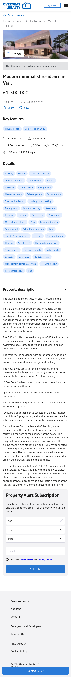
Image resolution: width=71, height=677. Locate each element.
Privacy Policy (45, 559)
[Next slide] (62, 44)
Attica (20, 21)
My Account (52, 5)
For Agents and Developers (26, 626)
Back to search (16, 15)
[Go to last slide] (8, 44)
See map (17, 53)
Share (11, 107)
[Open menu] (66, 5)
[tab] (28, 57)
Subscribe (35, 569)
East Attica (36, 21)
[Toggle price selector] (61, 538)
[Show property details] (66, 289)
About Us (16, 608)
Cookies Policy (19, 651)
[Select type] (61, 530)
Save (27, 107)
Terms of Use (26, 559)
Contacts (15, 616)
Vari (50, 21)
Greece (7, 21)
